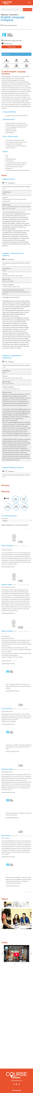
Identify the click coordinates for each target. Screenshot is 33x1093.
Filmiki (26, 66)
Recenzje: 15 (11, 183)
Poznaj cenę (16, 1090)
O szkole (6, 61)
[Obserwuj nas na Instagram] (19, 1084)
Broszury (26, 61)
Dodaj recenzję (12, 47)
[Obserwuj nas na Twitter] (16, 1084)
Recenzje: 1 (11, 259)
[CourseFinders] (7, 2)
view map (18, 40)
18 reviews (9, 43)
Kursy (16, 61)
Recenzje (6, 66)
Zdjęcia (16, 66)
